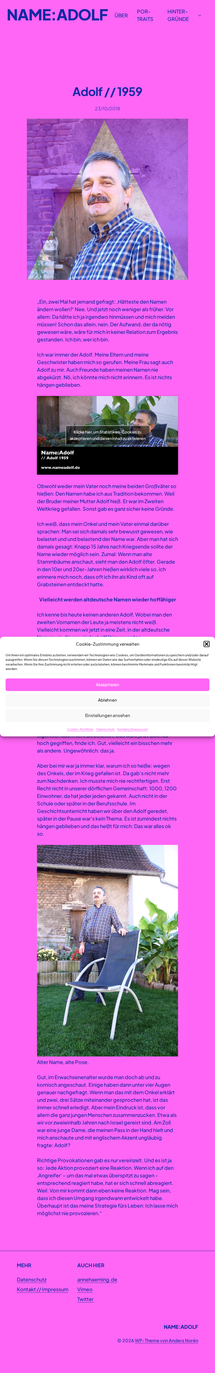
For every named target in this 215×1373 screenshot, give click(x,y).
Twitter (85, 1299)
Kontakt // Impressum (42, 1289)
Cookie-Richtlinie (80, 729)
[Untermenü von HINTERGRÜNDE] (199, 15)
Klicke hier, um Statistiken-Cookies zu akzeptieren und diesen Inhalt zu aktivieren (108, 435)
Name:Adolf (57, 14)
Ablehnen (107, 699)
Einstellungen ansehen (107, 715)
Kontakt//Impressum (132, 729)
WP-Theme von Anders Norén (166, 1340)
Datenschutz (105, 729)
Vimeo (85, 1289)
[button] (206, 644)
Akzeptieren (107, 684)
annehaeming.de (97, 1279)
